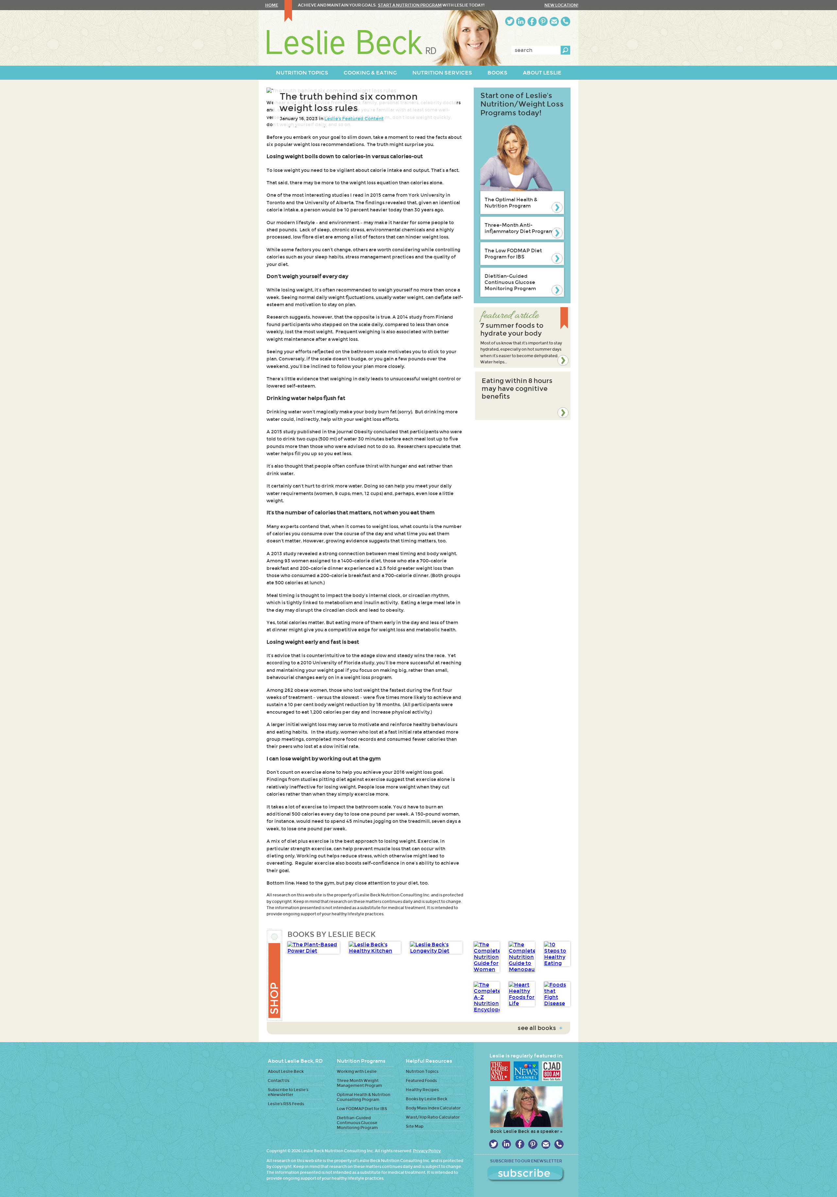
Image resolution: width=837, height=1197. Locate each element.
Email (554, 21)
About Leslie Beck (286, 1071)
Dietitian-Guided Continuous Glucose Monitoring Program (510, 282)
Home (271, 5)
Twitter (509, 21)
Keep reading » (522, 337)
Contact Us (278, 1080)
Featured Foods (421, 1080)
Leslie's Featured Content (354, 119)
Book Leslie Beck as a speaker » (526, 1131)
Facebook (532, 21)
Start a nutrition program (410, 5)
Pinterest (543, 21)
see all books (540, 1028)
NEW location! (561, 5)
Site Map (414, 1126)
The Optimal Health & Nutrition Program (511, 202)
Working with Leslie (357, 1071)
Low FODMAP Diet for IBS (362, 1108)
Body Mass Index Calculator (433, 1108)
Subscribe (526, 1174)
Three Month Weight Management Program (359, 1083)
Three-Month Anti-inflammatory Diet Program (519, 228)
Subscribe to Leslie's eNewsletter (288, 1092)
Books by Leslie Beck (426, 1098)
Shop (275, 975)
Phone (565, 21)
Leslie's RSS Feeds (286, 1103)
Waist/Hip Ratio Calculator (433, 1117)
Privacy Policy (427, 1150)
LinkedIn (520, 21)
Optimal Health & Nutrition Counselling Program (363, 1097)
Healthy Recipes (422, 1089)
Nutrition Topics (422, 1071)
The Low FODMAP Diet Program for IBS (513, 253)
